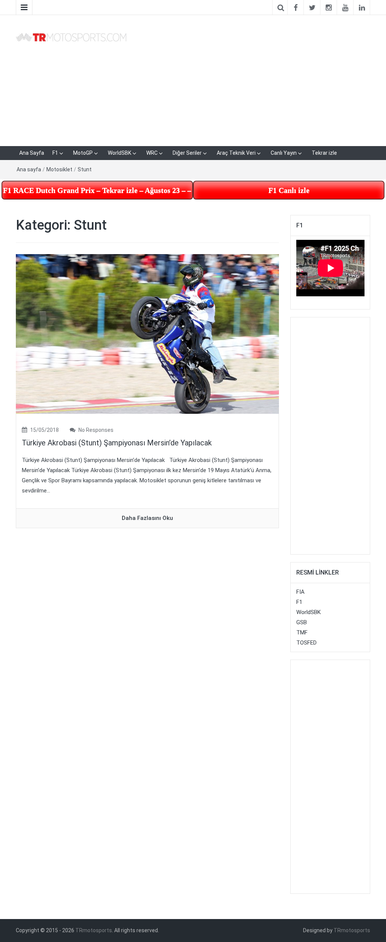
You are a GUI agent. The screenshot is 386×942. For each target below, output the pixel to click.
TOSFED (306, 642)
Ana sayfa (29, 169)
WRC (152, 153)
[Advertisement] (254, 79)
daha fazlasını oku (147, 518)
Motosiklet (59, 169)
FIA (300, 591)
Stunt (85, 169)
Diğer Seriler (187, 153)
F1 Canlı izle (288, 190)
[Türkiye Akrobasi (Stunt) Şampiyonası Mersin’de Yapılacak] (147, 333)
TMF (302, 632)
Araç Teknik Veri (236, 153)
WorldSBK (119, 153)
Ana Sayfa (31, 153)
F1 (55, 153)
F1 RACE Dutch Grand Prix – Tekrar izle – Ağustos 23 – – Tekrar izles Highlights (98, 190)
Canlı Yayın (284, 153)
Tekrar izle (324, 153)
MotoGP (83, 153)
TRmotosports (93, 930)
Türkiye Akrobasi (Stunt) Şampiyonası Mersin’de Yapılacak (117, 442)
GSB (301, 622)
